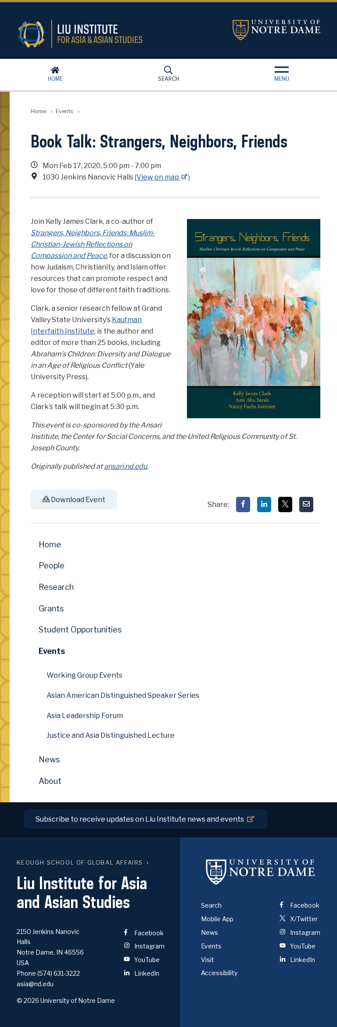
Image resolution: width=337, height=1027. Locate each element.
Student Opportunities (80, 629)
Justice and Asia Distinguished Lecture (111, 735)
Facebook (148, 933)
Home (55, 78)
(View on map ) (162, 177)
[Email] (306, 504)
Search (168, 78)
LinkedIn (146, 973)
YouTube (146, 959)
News (49, 759)
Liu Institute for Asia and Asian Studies (118, 34)
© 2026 (28, 1000)
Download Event (77, 500)
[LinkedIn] (264, 504)
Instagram (149, 946)
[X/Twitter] (285, 504)
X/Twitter (303, 919)
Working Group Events (84, 675)
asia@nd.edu (35, 984)
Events (64, 111)
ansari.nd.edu (125, 466)
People (52, 565)
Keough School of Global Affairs (80, 862)
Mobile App (217, 919)
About (50, 781)
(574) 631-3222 (58, 973)
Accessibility (219, 973)
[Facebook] (243, 504)
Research (56, 587)
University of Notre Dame (276, 30)
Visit (207, 959)
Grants (51, 608)
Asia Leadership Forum (85, 715)
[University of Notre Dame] (260, 871)
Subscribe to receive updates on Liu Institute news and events (140, 819)
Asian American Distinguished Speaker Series (123, 695)
